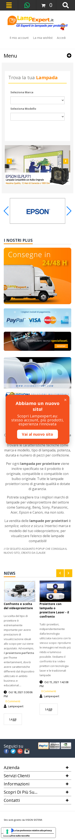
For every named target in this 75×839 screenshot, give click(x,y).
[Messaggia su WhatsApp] (27, 5)
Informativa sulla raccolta (16, 835)
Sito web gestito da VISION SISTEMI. (23, 819)
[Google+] (20, 750)
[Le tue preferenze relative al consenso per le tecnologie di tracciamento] (7, 832)
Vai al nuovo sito (37, 434)
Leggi (12, 719)
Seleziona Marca (21, 92)
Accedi (61, 38)
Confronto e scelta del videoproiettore (18, 606)
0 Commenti (12, 701)
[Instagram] (26, 750)
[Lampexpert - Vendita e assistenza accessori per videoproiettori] (37, 23)
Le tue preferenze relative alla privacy (32, 830)
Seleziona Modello (23, 108)
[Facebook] (6, 750)
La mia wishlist (43, 38)
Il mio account (19, 38)
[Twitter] (13, 750)
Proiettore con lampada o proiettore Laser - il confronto (54, 610)
